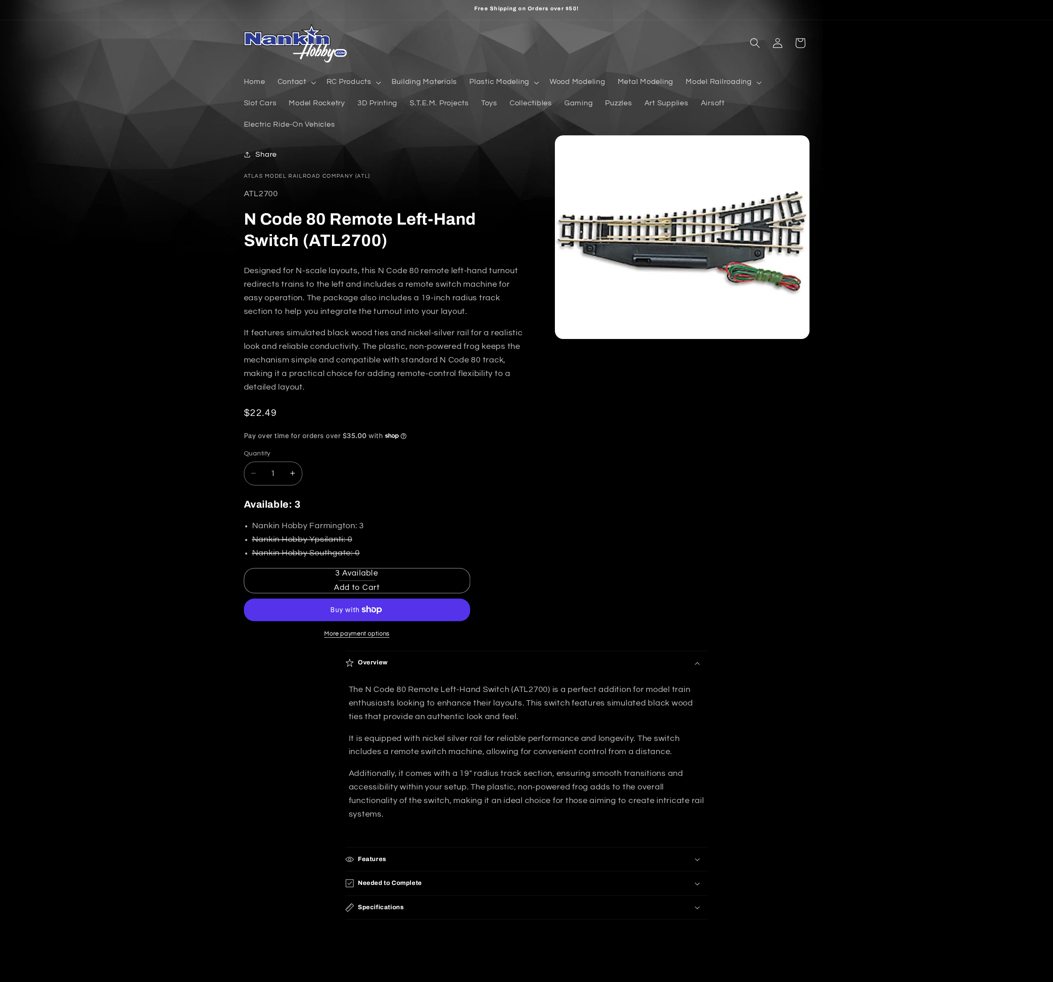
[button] (295, 82)
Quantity (257, 453)
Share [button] (266, 154)
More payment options (357, 633)
